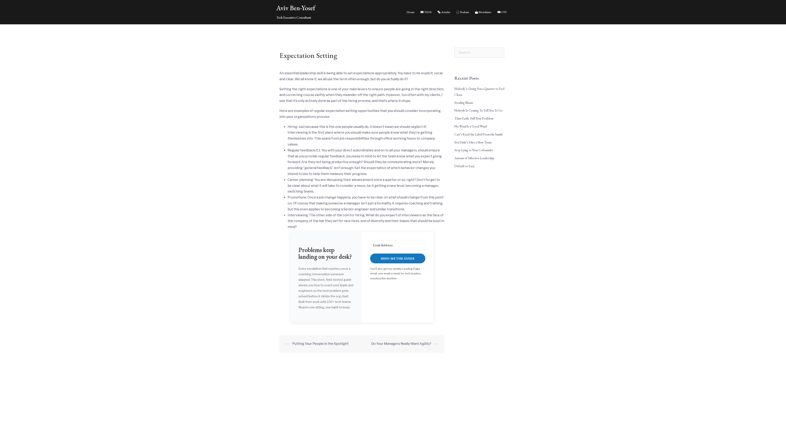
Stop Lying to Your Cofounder (473, 150)
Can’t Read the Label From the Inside (478, 134)
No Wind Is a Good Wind (470, 126)
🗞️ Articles (443, 12)
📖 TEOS (425, 12)
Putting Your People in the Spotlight (320, 344)
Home (410, 12)
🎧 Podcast (462, 12)
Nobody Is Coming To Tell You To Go (478, 110)
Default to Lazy (464, 166)
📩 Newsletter (483, 12)
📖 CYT (502, 12)
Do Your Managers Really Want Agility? (401, 344)
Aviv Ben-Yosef (295, 8)
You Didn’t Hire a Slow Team (472, 142)
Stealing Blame (463, 102)
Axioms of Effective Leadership (474, 158)
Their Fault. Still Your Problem (473, 118)
